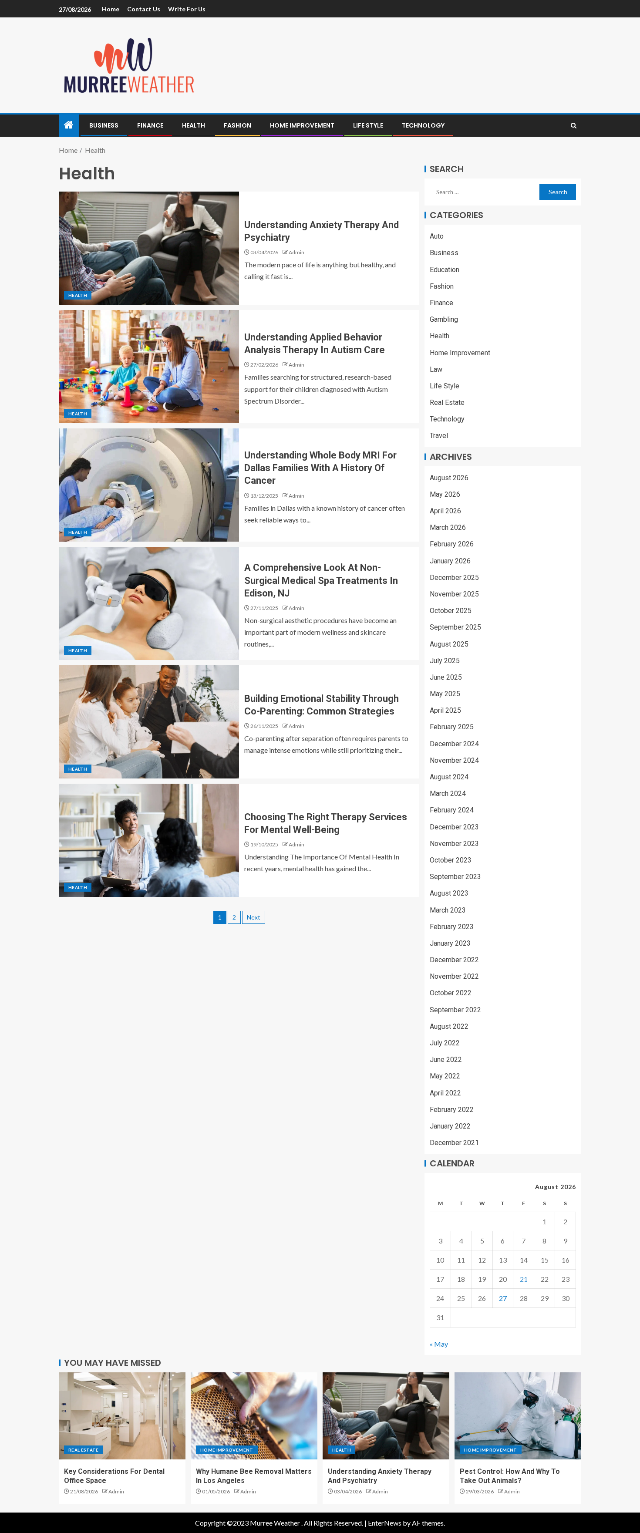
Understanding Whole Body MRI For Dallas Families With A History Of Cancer (320, 468)
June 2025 (446, 677)
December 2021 (454, 1143)
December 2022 (454, 960)
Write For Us (186, 9)
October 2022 (451, 993)
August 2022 (449, 1026)
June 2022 (446, 1059)
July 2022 (445, 1043)
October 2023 (451, 860)
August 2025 (449, 644)
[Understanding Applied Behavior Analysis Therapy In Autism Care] (149, 366)
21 (524, 1279)
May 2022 (445, 1076)
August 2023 (449, 893)
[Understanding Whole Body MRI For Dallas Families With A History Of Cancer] (149, 485)
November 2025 (454, 594)
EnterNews (384, 1523)
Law (436, 369)
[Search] (573, 125)
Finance (150, 125)
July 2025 (445, 661)
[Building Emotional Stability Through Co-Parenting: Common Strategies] (149, 721)
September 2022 (455, 1010)
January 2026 (450, 561)
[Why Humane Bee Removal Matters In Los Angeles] (254, 1415)
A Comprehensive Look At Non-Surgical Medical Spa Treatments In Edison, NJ (321, 580)
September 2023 (455, 877)
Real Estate (447, 402)
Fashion (237, 125)
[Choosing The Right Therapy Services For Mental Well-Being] (149, 840)
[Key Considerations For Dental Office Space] (122, 1415)
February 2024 (452, 810)
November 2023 (454, 843)
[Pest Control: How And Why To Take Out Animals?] (518, 1415)
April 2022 (445, 1093)
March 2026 (448, 527)
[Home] (69, 125)
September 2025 (455, 627)
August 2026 (449, 478)
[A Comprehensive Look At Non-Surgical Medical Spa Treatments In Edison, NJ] (149, 603)
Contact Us (143, 9)
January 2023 (450, 943)
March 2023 (448, 910)
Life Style (368, 125)
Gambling (444, 319)
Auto (437, 236)
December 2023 (454, 827)
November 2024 (454, 760)
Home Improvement (302, 125)
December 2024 (454, 744)
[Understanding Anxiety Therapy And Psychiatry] (149, 248)
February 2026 (452, 544)
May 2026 (445, 494)
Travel (439, 435)
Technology (423, 125)
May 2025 (445, 694)
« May (439, 1344)
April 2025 (445, 710)
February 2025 (452, 727)
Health (193, 125)
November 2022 (454, 976)
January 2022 (450, 1126)
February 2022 (452, 1109)
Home (110, 9)
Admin (296, 252)
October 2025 (451, 610)
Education (444, 270)
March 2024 (448, 793)
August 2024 (449, 777)
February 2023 (452, 927)
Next (253, 917)
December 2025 (454, 577)
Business (103, 125)
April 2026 (445, 511)
